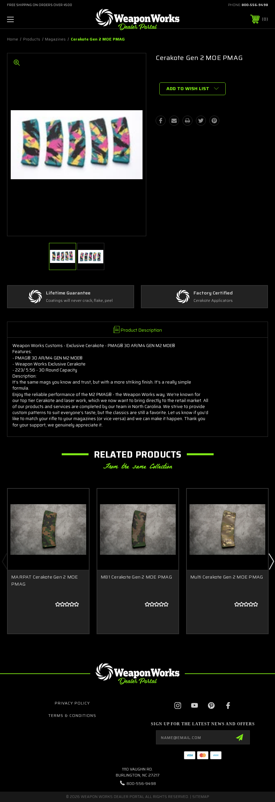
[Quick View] (75, 501)
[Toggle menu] (33, 19)
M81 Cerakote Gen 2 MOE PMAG (136, 577)
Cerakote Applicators (213, 301)
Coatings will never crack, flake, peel (79, 301)
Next (271, 561)
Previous (4, 561)
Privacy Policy (72, 703)
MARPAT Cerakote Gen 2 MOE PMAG (44, 580)
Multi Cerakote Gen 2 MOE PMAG (226, 577)
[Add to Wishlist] (75, 518)
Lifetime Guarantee (68, 293)
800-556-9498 (254, 4)
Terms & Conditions (72, 715)
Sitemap (200, 797)
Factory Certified (213, 293)
